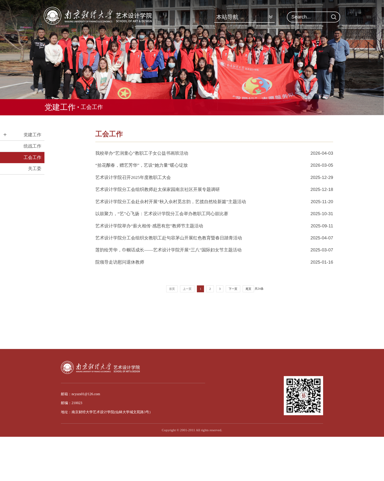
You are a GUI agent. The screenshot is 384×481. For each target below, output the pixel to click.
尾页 (248, 289)
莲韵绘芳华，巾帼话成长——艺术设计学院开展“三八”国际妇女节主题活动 (168, 249)
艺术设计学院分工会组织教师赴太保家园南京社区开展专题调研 (157, 189)
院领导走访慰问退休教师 (119, 262)
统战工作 (32, 146)
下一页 (233, 289)
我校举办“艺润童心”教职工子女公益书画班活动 (141, 153)
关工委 (34, 168)
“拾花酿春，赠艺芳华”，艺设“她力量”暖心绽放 (141, 165)
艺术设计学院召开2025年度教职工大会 (133, 177)
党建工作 (60, 107)
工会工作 (92, 107)
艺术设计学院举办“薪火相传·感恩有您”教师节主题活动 (149, 225)
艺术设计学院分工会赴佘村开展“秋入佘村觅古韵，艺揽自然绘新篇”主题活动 (170, 201)
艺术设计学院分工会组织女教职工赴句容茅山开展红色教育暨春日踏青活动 (168, 237)
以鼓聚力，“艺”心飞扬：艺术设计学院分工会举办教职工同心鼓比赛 (161, 213)
